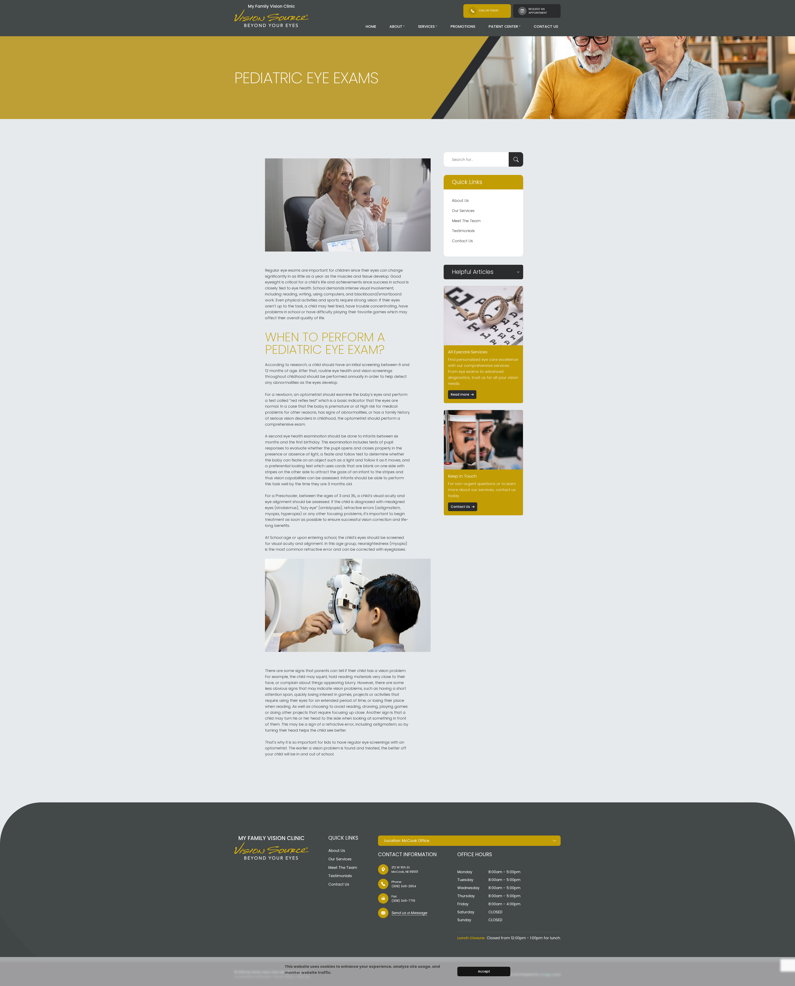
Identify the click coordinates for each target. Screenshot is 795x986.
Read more (460, 394)
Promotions (462, 26)
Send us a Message (409, 913)
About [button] (395, 26)
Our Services (463, 210)
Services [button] (426, 26)
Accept (484, 971)
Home (371, 26)
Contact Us (546, 26)
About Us (460, 200)
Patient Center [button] (503, 26)
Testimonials (463, 230)
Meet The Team (466, 220)
